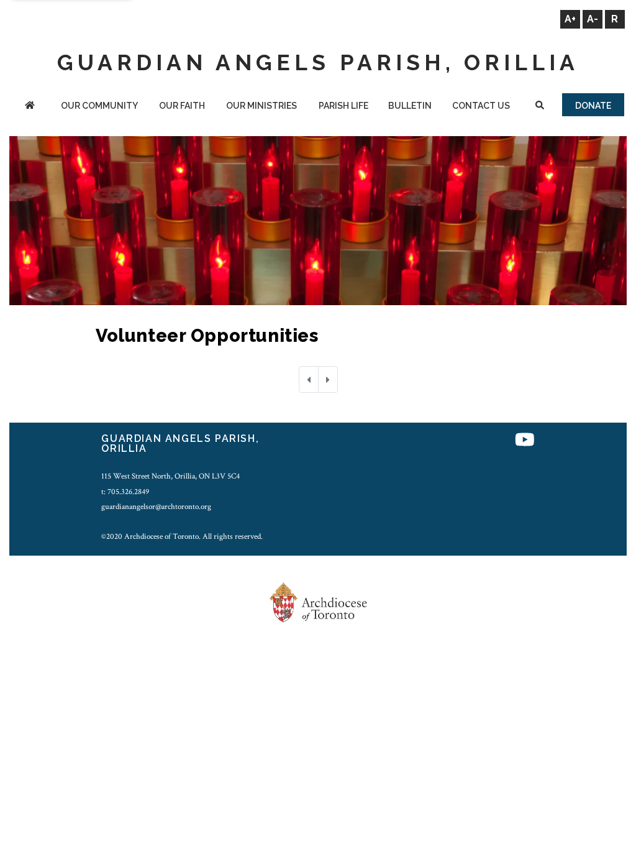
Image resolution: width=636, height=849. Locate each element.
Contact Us (481, 106)
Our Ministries (261, 106)
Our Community (99, 106)
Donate (593, 106)
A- (592, 19)
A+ (570, 19)
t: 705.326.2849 (125, 492)
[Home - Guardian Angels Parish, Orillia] (29, 106)
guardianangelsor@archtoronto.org (156, 507)
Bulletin (410, 106)
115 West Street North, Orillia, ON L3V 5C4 (170, 476)
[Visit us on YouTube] (525, 440)
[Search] (540, 106)
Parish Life (343, 106)
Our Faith (182, 106)
